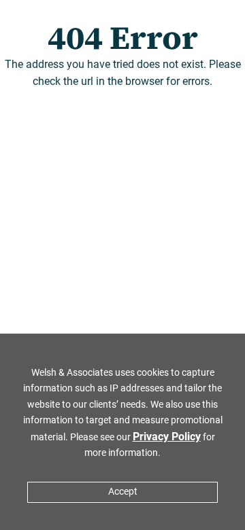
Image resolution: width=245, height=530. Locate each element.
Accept (122, 491)
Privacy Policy (167, 436)
